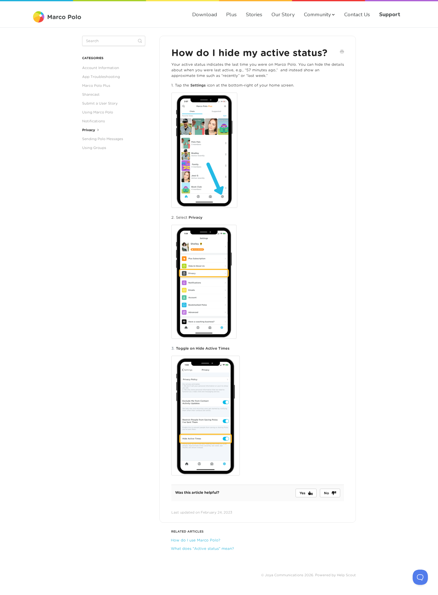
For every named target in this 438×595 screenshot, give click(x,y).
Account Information (100, 68)
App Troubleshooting (101, 77)
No (326, 493)
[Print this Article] (342, 52)
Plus (231, 14)
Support (389, 14)
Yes (302, 493)
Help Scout (346, 575)
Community (317, 14)
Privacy (89, 130)
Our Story (283, 14)
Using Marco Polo (97, 112)
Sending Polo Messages (102, 139)
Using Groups (94, 148)
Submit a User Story (100, 103)
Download (204, 14)
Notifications (93, 121)
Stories (254, 14)
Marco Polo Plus (96, 85)
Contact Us (357, 14)
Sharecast (91, 94)
